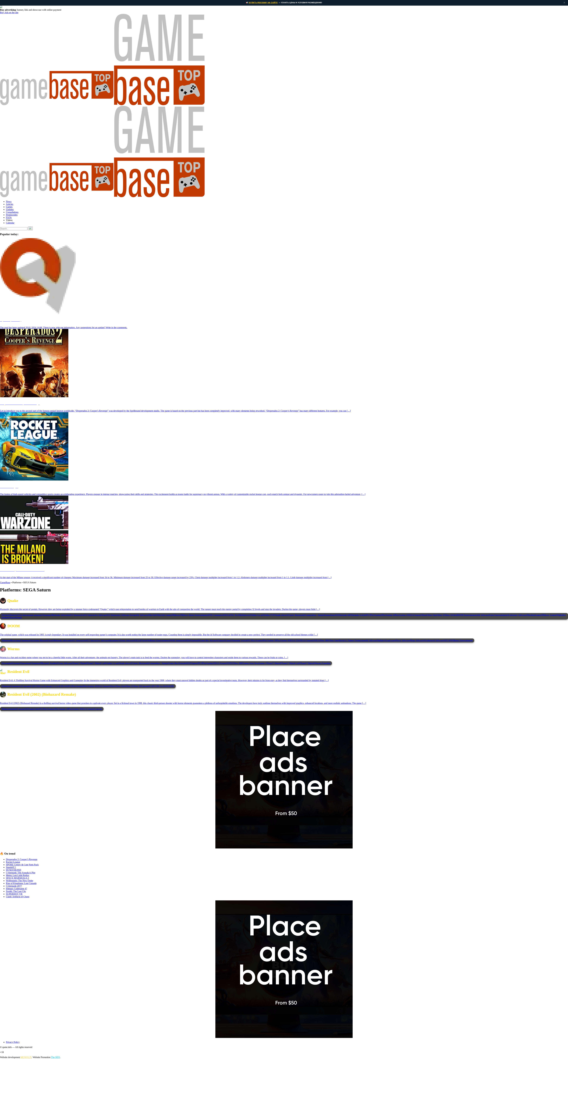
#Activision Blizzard (38, 640)
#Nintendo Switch (358, 615)
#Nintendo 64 (344, 615)
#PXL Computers (215, 615)
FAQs (9, 217)
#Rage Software (417, 640)
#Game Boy (173, 663)
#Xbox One (431, 615)
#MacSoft (152, 615)
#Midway (176, 615)
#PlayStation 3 (268, 640)
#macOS (334, 615)
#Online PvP (268, 615)
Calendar (10, 223)
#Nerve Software (402, 640)
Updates (10, 209)
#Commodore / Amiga (314, 615)
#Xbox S (440, 615)
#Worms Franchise (322, 663)
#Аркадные (25, 663)
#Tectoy (11, 617)
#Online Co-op (256, 615)
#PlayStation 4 (387, 615)
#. (20, 686)
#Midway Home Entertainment (194, 615)
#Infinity (381, 640)
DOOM (13, 626)
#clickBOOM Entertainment (464, 615)
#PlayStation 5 (400, 615)
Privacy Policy (13, 1042)
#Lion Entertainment (498, 615)
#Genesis (182, 663)
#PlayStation (375, 615)
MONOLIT (26, 1057)
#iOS (188, 663)
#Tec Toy (234, 615)
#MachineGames (533, 615)
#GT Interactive (77, 615)
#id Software (142, 615)
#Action (4, 615)
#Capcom (25, 686)
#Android (194, 640)
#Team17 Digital (79, 663)
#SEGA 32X (293, 640)
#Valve (143, 640)
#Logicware (390, 640)
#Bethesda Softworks (60, 615)
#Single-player (280, 615)
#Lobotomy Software (517, 615)
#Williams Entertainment (157, 640)
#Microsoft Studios (48, 663)
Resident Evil (18, 672)
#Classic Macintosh (295, 615)
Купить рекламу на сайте (263, 2)
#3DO (187, 640)
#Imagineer (114, 640)
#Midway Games (548, 615)
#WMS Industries (177, 640)
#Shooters (12, 615)
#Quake (18, 617)
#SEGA (226, 615)
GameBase (5, 582)
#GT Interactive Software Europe (121, 615)
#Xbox (423, 615)
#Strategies (6, 663)
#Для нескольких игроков (29, 615)
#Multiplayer (244, 615)
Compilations (12, 212)
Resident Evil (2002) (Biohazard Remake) (41, 694)
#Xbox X (448, 615)
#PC (367, 615)
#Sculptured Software (433, 640)
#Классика (15, 640)
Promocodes (11, 215)
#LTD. (61, 686)
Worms (13, 649)
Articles (9, 204)
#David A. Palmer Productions (352, 640)
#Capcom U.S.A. (50, 686)
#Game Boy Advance (208, 640)
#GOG (166, 686)
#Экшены (46, 615)
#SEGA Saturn (414, 615)
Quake (12, 601)
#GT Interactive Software (95, 615)
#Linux (327, 615)
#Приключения (8, 709)
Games (9, 207)
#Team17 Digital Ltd (95, 663)
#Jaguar (220, 640)
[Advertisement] (89, 1081)
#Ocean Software (126, 640)
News (8, 201)
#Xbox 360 (323, 640)
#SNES (315, 640)
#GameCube (33, 709)
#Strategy (15, 663)
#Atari (50, 640)
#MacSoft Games (164, 615)
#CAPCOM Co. (36, 686)
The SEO (55, 1057)
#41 (65, 686)
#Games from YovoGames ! (254, 663)
